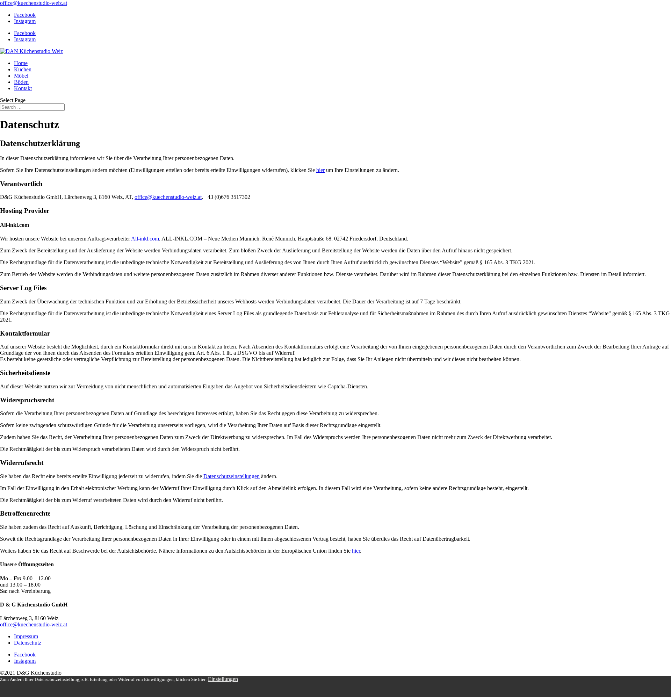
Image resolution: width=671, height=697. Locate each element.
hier (320, 170)
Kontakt (23, 88)
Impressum (26, 636)
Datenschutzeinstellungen (231, 476)
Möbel (21, 76)
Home (21, 63)
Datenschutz (27, 643)
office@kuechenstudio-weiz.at (168, 197)
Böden (21, 82)
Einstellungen (223, 679)
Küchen (22, 69)
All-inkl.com (145, 239)
